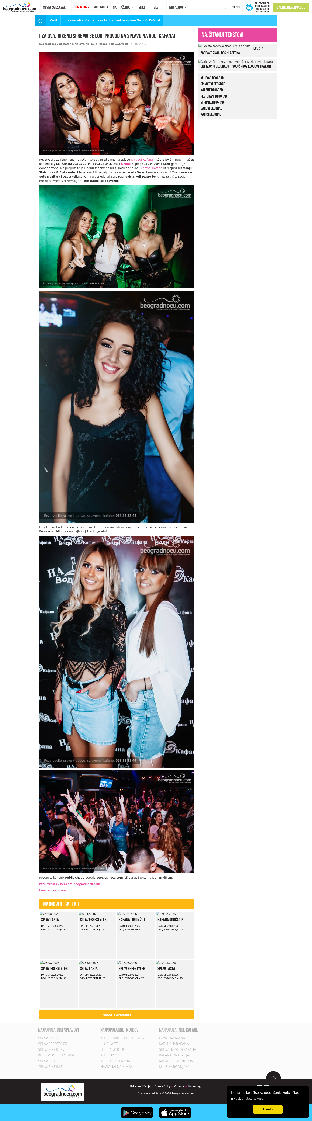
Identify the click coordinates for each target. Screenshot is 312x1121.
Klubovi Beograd (212, 78)
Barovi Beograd (211, 108)
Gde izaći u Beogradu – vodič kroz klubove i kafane (236, 66)
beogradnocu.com (52, 890)
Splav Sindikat (50, 1067)
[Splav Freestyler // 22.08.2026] (127, 962)
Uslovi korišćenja (140, 1086)
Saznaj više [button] (254, 1098)
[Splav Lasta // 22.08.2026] (166, 962)
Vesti (157, 7)
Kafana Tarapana (174, 1044)
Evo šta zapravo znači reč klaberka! (232, 50)
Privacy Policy (162, 1086)
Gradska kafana (173, 1038)
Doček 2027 (81, 7)
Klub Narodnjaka (174, 1067)
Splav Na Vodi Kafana (177, 1049)
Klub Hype (109, 1055)
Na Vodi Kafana (62, 44)
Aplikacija (101, 7)
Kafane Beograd (212, 90)
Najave (79, 44)
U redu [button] (268, 1109)
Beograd (45, 44)
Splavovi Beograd (213, 83)
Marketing (194, 1086)
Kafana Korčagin (170, 919)
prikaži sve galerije (117, 1014)
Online (126, 164)
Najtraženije (121, 7)
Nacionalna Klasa (116, 1067)
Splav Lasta (50, 919)
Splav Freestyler (93, 919)
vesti (124, 44)
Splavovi (114, 44)
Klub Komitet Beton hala (122, 1038)
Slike (142, 7)
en (238, 7)
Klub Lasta (109, 1044)
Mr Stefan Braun (115, 1061)
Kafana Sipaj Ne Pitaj (176, 1061)
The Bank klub (112, 1049)
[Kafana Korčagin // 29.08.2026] (166, 914)
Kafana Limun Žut (132, 919)
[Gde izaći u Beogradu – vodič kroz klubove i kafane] (236, 61)
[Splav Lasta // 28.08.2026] (88, 962)
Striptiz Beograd (212, 102)
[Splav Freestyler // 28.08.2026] (49, 962)
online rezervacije (291, 7)
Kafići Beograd (211, 114)
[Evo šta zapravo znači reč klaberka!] (224, 46)
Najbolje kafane (97, 44)
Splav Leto (47, 1061)
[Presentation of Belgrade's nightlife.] (20, 7)
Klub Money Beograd (57, 1055)
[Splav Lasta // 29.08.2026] (49, 914)
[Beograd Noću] (62, 1092)
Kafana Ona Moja (174, 1055)
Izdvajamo (176, 7)
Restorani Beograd (214, 96)
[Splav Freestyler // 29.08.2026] (88, 914)
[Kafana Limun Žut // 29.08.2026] (127, 914)
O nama (179, 1086)
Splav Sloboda (51, 1049)
